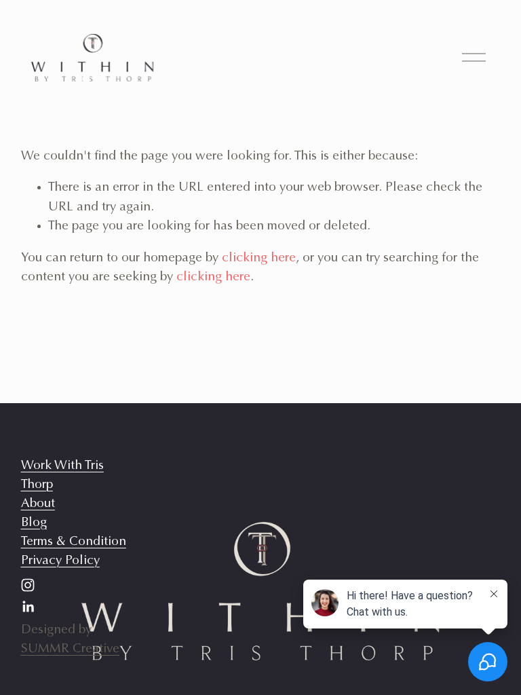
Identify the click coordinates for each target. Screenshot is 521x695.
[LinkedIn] (28, 607)
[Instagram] (28, 585)
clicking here (259, 258)
